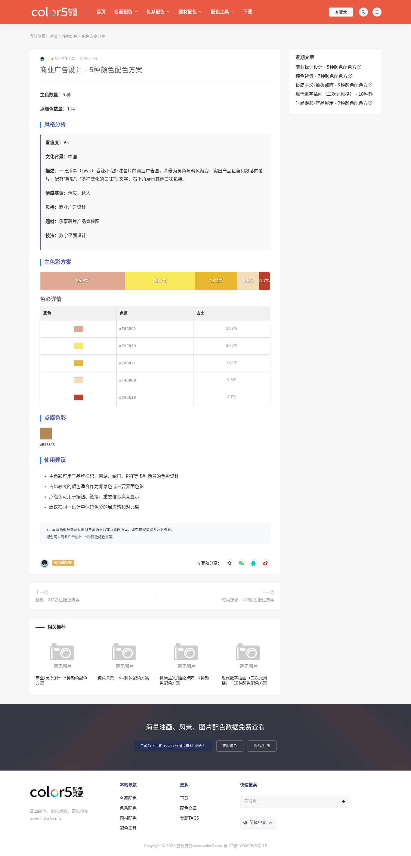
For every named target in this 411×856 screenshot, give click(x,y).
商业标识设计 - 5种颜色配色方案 (328, 67)
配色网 (51, 537)
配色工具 (220, 12)
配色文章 (188, 808)
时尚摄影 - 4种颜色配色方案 (248, 600)
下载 (247, 12)
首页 (101, 12)
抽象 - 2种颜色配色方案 (58, 600)
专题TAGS (189, 818)
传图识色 (70, 37)
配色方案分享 (93, 37)
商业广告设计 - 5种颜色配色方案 (86, 537)
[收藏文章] (229, 563)
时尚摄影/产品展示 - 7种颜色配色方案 (333, 103)
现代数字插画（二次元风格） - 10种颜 (334, 94)
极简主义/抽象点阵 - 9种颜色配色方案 (333, 85)
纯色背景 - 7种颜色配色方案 (123, 678)
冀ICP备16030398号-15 (245, 846)
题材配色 (187, 12)
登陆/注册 (262, 746)
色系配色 (155, 12)
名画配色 (123, 12)
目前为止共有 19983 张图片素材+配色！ (173, 746)
